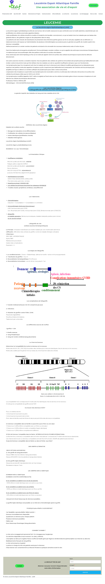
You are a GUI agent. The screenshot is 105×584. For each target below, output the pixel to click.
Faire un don (93, 14)
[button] (93, 5)
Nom (71, 559)
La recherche (65, 14)
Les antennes (74, 14)
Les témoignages (84, 14)
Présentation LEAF (7, 14)
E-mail (72, 565)
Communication (46, 14)
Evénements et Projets (34, 14)
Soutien (24, 14)
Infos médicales (56, 14)
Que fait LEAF (17, 14)
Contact (101, 14)
